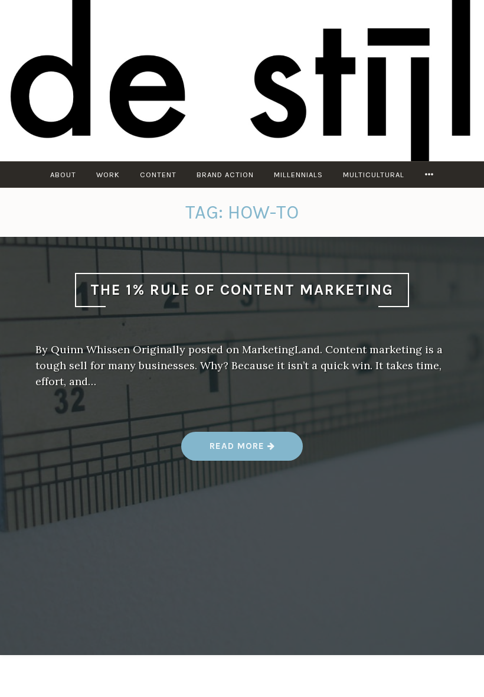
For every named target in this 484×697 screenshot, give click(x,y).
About (63, 174)
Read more (243, 451)
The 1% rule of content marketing (242, 289)
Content (158, 174)
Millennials (298, 174)
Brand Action (225, 174)
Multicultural (373, 174)
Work (108, 174)
